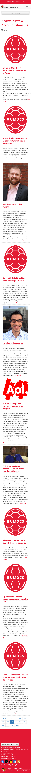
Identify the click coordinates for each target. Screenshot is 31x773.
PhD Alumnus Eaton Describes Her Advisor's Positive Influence (13, 468)
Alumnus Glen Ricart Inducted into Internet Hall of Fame (15, 70)
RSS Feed (18, 761)
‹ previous (11, 719)
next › (11, 725)
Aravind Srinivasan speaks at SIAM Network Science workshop (15, 141)
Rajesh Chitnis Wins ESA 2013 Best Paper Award (14, 279)
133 (3, 722)
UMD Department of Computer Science (12, 6)
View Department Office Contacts (10, 744)
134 (8, 722)
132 (25, 719)
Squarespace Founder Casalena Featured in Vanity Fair (15, 599)
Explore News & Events (15, 13)
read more (11, 160)
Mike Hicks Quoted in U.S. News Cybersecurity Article (15, 541)
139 (3, 725)
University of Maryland (15, 1)
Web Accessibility (6, 765)
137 (20, 722)
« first (4, 719)
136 (16, 722)
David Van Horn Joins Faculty (12, 205)
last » (17, 725)
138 (24, 722)
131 (20, 719)
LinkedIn (14, 761)
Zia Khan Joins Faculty (13, 343)
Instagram (10, 761)
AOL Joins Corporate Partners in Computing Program (13, 406)
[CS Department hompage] (15, 769)
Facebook (2, 761)
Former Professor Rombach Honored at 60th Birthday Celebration (15, 677)
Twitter (6, 761)
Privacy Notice (16, 765)
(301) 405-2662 (12, 758)
